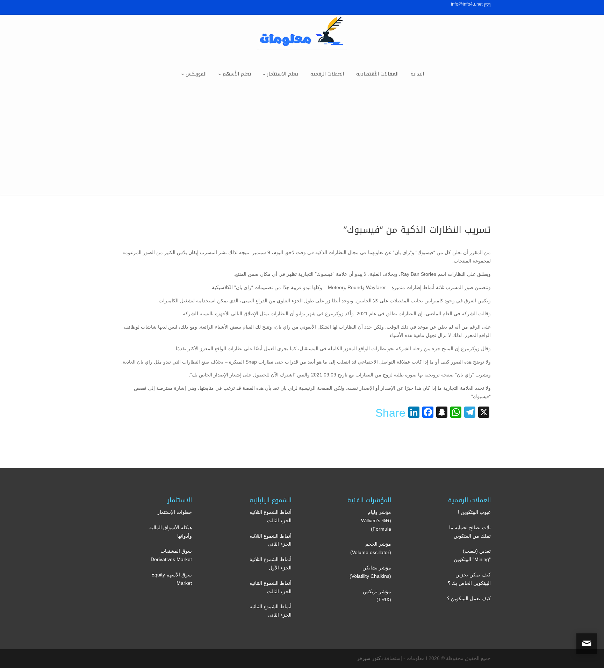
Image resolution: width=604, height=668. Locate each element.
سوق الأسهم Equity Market (171, 579)
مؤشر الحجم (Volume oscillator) (370, 548)
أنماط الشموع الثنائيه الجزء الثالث (271, 587)
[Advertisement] (302, 146)
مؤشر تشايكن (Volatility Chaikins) (370, 572)
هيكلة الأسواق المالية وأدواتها (170, 532)
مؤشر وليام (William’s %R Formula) (376, 520)
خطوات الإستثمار (174, 512)
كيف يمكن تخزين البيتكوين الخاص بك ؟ (469, 579)
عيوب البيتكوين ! (474, 512)
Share (390, 412)
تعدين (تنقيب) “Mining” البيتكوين (472, 555)
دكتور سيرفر (370, 658)
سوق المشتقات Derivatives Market (171, 555)
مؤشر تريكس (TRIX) (377, 596)
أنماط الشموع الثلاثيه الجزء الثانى (271, 540)
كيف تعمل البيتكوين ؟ (469, 598)
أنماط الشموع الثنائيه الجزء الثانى (271, 611)
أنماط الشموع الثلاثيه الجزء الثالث (271, 516)
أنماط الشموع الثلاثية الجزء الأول (271, 563)
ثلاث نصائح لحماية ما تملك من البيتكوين (470, 532)
